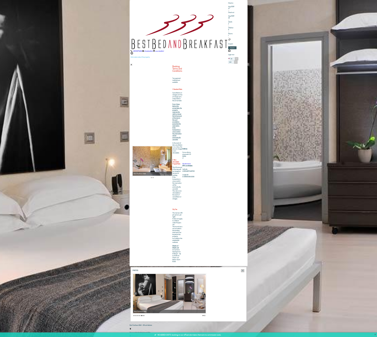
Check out (231, 12)
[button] (232, 47)
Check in (230, 3)
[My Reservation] (229, 51)
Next (169, 161)
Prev (135, 161)
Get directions (186, 164)
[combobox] (234, 58)
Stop (204, 315)
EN (231, 59)
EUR (230, 62)
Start (203, 315)
